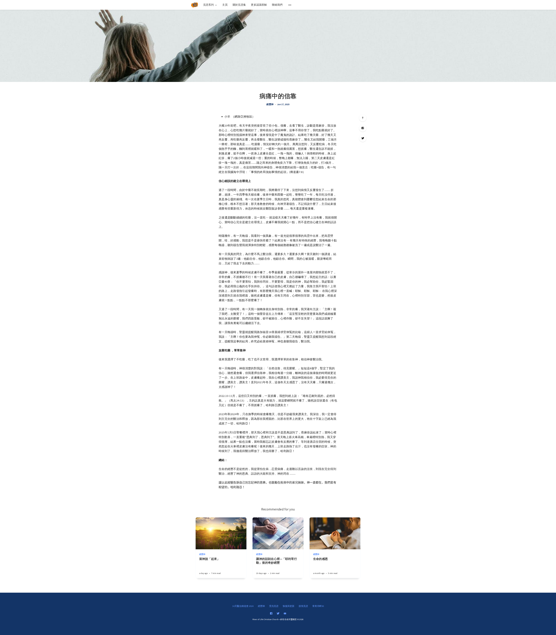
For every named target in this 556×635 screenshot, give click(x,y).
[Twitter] (362, 138)
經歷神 (270, 104)
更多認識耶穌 (259, 4)
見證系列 (208, 4)
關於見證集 (239, 4)
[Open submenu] (290, 5)
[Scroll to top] (362, 118)
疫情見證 (303, 606)
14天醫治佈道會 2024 (243, 606)
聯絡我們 (277, 4)
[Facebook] (362, 128)
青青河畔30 (318, 606)
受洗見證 (273, 606)
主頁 (225, 4)
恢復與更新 (288, 606)
